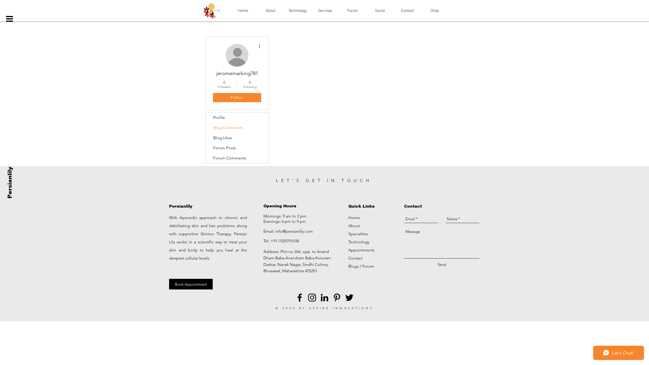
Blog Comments (228, 127)
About (354, 225)
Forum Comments (229, 158)
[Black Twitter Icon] (349, 297)
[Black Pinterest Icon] (337, 297)
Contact (355, 258)
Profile (219, 117)
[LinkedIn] (324, 297)
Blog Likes (222, 137)
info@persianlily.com (294, 231)
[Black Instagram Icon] (312, 297)
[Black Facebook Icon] (299, 297)
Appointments (361, 250)
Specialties (358, 233)
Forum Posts (224, 147)
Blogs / (355, 266)
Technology (358, 242)
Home (354, 217)
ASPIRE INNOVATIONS (341, 308)
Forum (368, 266)
